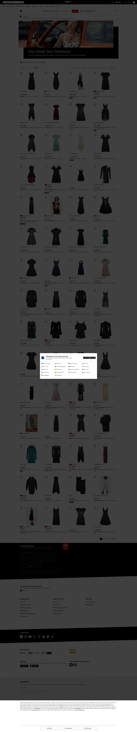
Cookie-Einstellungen (35, 710)
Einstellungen (87, 728)
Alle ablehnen (68, 728)
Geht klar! (49, 728)
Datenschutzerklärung (79, 710)
